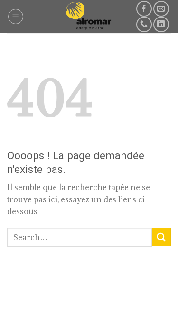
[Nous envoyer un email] (161, 9)
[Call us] (144, 24)
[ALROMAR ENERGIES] (89, 16)
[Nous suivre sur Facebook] (144, 9)
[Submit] (161, 237)
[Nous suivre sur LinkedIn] (161, 24)
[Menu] (15, 16)
